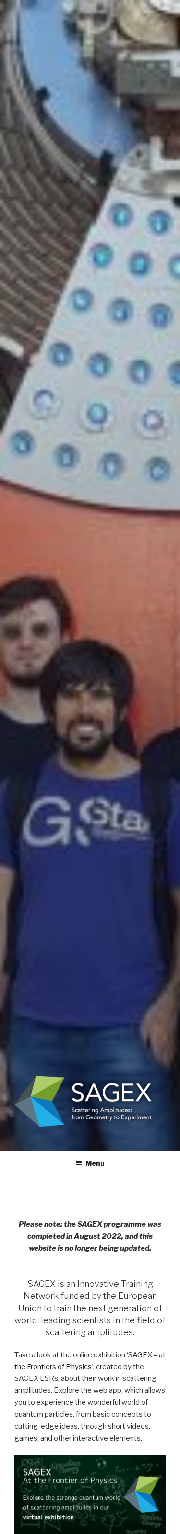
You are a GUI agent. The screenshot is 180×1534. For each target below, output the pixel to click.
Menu (95, 1163)
